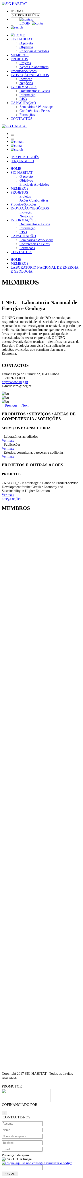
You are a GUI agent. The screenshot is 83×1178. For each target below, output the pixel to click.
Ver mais (8, 440)
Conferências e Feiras (34, 111)
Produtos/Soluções (24, 71)
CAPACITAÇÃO (23, 103)
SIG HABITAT (22, 39)
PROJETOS (19, 59)
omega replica (11, 499)
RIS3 (23, 99)
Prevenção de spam (15, 1155)
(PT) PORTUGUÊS (25, 157)
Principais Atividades (34, 51)
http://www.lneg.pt (15, 382)
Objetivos (26, 47)
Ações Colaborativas (33, 67)
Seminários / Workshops (36, 107)
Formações (27, 115)
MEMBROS (20, 55)
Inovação (25, 79)
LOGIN (25, 23)
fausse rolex (10, 1091)
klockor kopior (12, 1112)
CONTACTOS (21, 119)
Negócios (26, 83)
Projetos (25, 63)
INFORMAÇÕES (24, 87)
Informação (27, 95)
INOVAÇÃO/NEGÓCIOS (30, 75)
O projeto (26, 43)
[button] (11, 405)
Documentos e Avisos (34, 91)
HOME (19, 35)
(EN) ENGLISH (22, 161)
